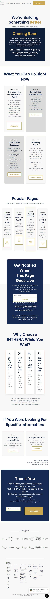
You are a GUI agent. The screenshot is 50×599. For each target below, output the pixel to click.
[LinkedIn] (8, 588)
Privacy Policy (21, 595)
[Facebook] (8, 578)
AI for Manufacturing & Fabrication (23, 569)
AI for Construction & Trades (23, 573)
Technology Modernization (23, 581)
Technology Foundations (16, 571)
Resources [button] (28, 3)
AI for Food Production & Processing (23, 577)
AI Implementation (16, 576)
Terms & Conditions (28, 595)
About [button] (23, 3)
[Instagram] (8, 581)
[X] (8, 584)
